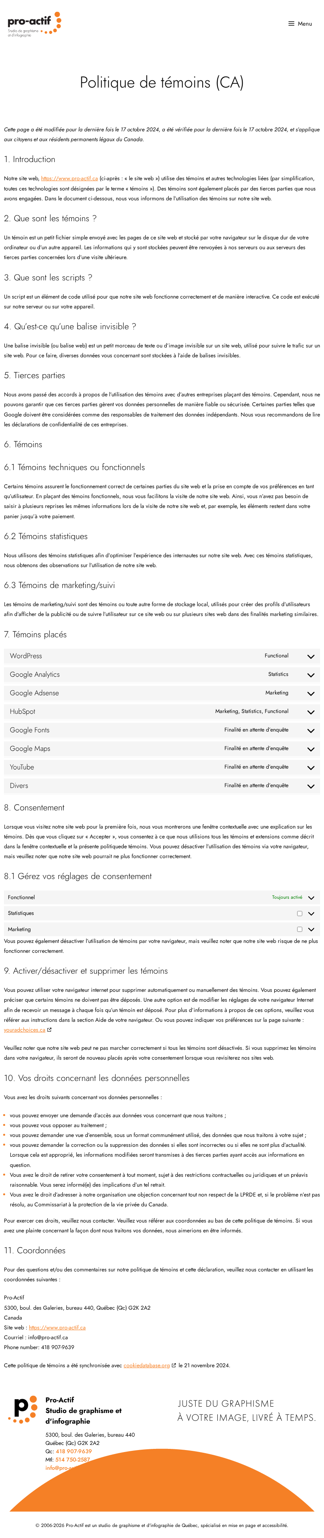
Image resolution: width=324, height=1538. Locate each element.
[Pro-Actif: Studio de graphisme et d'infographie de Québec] (47, 23)
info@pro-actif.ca (65, 1468)
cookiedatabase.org (147, 1365)
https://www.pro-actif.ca (69, 178)
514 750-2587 (72, 1459)
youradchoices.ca (24, 1030)
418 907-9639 (74, 1451)
